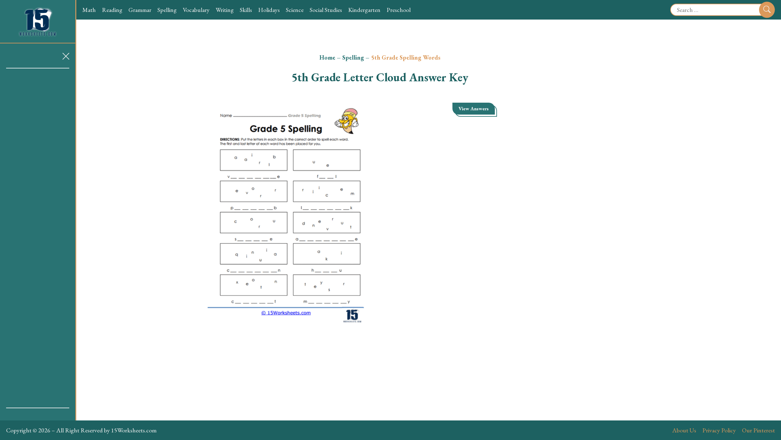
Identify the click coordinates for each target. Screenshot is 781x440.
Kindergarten (364, 10)
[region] (37, 238)
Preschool (399, 10)
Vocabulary (196, 10)
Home (327, 57)
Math (89, 10)
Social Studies (326, 10)
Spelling (167, 10)
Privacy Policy (719, 430)
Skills (246, 10)
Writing (225, 10)
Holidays (269, 10)
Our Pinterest (758, 430)
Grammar (139, 10)
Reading (112, 10)
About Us (684, 430)
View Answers (474, 108)
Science (295, 10)
